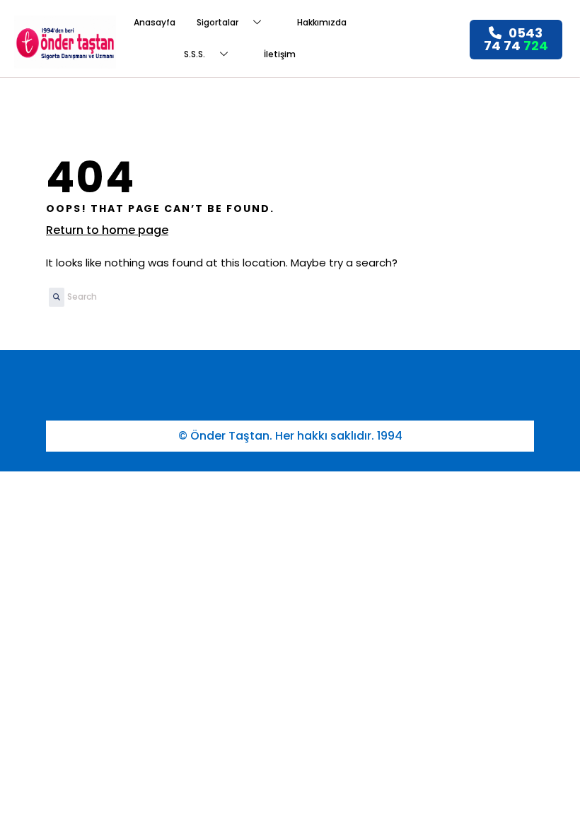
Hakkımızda (322, 22)
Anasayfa (154, 22)
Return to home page (107, 230)
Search (53, 302)
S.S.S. (194, 54)
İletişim (280, 54)
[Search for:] (139, 296)
